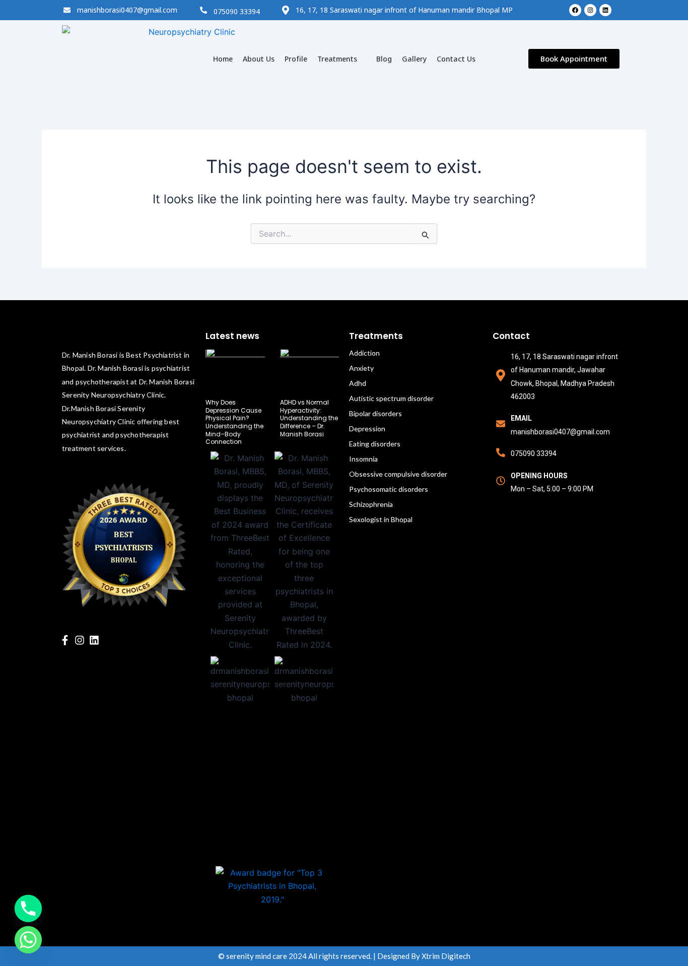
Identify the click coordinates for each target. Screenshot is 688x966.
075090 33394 (237, 11)
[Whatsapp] (28, 939)
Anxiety (361, 368)
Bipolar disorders (375, 413)
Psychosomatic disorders (388, 489)
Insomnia (363, 458)
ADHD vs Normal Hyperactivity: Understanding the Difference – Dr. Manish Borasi (309, 418)
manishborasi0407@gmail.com (127, 10)
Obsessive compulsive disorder (398, 474)
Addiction (364, 353)
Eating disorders (374, 443)
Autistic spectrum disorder (391, 398)
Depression (367, 428)
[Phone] (28, 908)
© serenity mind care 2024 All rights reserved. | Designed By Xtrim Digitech (344, 955)
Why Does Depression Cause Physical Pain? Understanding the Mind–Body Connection (234, 422)
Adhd (357, 383)
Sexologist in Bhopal (380, 519)
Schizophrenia (371, 504)
